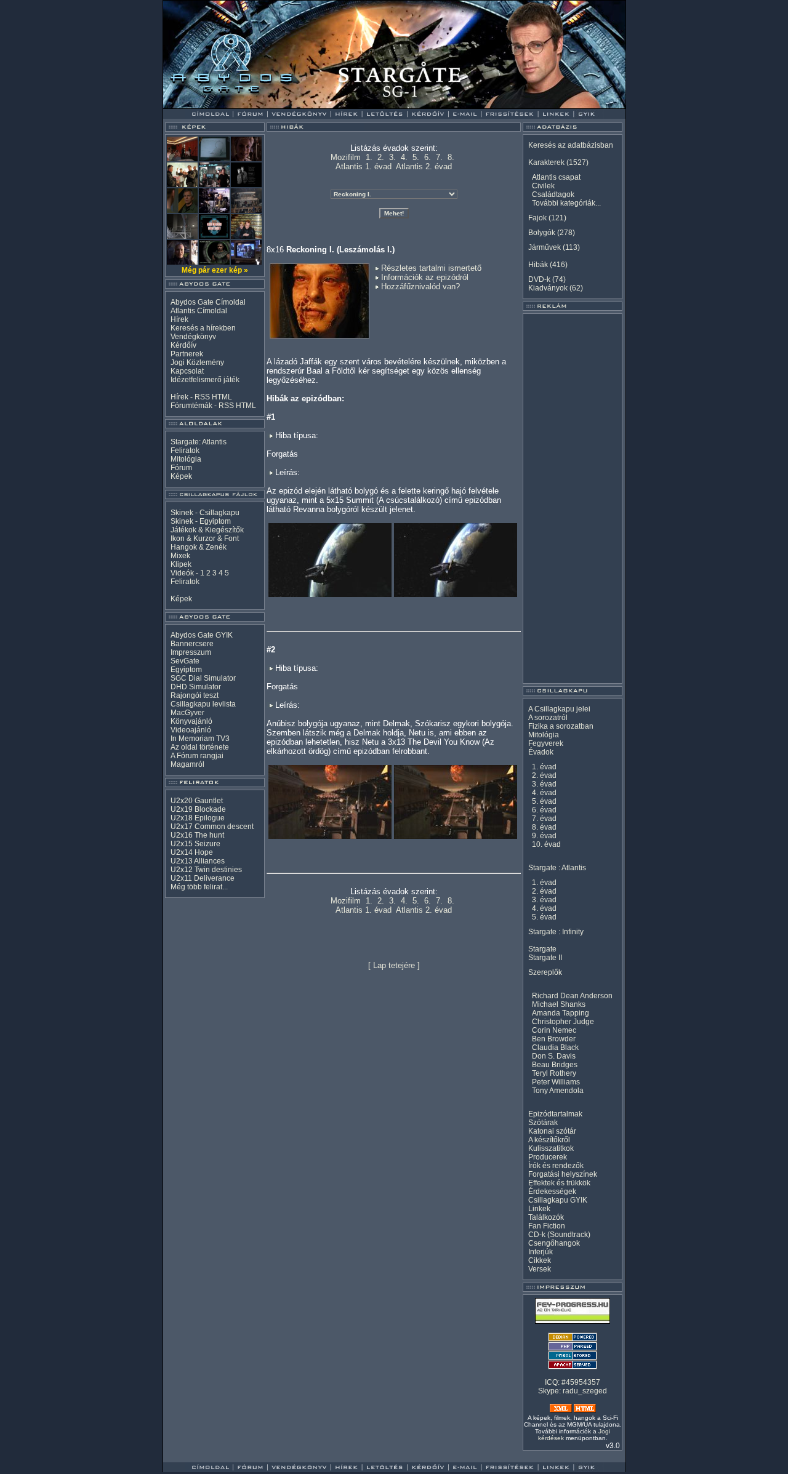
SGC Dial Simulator (203, 678)
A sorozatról (548, 717)
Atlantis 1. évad (364, 166)
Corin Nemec (554, 1030)
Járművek (544, 247)
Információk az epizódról (424, 277)
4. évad (544, 792)
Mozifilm (346, 157)
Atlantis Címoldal (199, 310)
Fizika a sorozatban (560, 726)
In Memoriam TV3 (200, 738)
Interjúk (540, 1252)
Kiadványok (548, 288)
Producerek (547, 1157)
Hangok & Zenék (199, 547)
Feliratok (185, 450)
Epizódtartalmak (555, 1114)
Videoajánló (191, 730)
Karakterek (546, 162)
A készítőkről (549, 1140)
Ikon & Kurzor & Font (205, 538)
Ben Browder (554, 1039)
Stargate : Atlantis (557, 867)
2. (380, 157)
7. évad (544, 818)
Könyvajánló (191, 721)
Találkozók (546, 1217)
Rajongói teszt (195, 695)
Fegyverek (545, 743)
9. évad (544, 835)
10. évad (546, 844)
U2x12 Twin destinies (206, 869)
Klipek (181, 564)
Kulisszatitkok (551, 1148)
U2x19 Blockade (198, 809)
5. (415, 157)
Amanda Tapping (560, 1013)
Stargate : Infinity (556, 931)
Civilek (543, 186)
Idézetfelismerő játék (205, 379)
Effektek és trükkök (559, 1183)
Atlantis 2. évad (424, 166)
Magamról (187, 764)
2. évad (544, 775)
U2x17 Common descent (212, 826)
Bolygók (541, 232)
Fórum (181, 467)
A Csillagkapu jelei (559, 709)
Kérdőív (183, 345)
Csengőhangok (554, 1243)
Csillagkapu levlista (203, 704)
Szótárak (543, 1122)
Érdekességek (552, 1191)
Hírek (179, 319)
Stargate (542, 949)
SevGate (185, 661)
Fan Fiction (546, 1226)
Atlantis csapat (556, 177)
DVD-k (539, 279)
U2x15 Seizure (195, 843)
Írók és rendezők (556, 1165)
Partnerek (187, 354)
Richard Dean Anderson (572, 995)
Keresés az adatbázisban (570, 145)
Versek (539, 1269)
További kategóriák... (566, 203)
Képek (181, 476)
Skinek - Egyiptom (201, 521)
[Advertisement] (572, 498)
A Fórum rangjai (197, 755)
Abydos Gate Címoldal (208, 302)
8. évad (544, 827)
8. (451, 157)
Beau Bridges (554, 1064)
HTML (222, 397)
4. (404, 157)
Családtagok (553, 194)
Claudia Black (555, 1047)
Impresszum (191, 652)
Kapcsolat (187, 371)
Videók (182, 573)
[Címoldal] (243, 105)
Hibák (538, 264)
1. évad (544, 767)
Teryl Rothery (554, 1073)
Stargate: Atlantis (199, 442)
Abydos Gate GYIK (202, 635)
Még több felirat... (199, 887)
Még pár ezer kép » (215, 270)
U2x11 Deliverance (203, 878)
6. (427, 157)
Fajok (537, 218)
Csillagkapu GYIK (557, 1200)
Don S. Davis (554, 1056)
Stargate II (545, 957)
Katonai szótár (552, 1131)
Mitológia (186, 459)
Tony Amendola (558, 1090)
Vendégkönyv (193, 336)
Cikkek (539, 1260)
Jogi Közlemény (197, 362)
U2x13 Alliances (198, 861)
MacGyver (187, 712)
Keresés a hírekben (203, 328)
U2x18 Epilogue (198, 818)
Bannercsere (192, 643)
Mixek (180, 555)
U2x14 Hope (192, 852)
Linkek (539, 1208)
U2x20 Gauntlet (197, 800)
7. (439, 157)
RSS (202, 397)
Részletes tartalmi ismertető (431, 268)
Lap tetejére (394, 965)
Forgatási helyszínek (562, 1174)
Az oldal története (200, 747)
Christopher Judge (563, 1021)
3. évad (544, 784)
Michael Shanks (558, 1004)
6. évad (544, 810)
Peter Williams (556, 1082)
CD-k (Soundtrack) (559, 1234)
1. (369, 157)
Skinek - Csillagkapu (205, 512)
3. (392, 157)
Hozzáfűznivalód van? (420, 286)
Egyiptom (186, 669)
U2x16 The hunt (197, 835)
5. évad (544, 801)
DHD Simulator (196, 687)
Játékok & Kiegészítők (207, 530)
